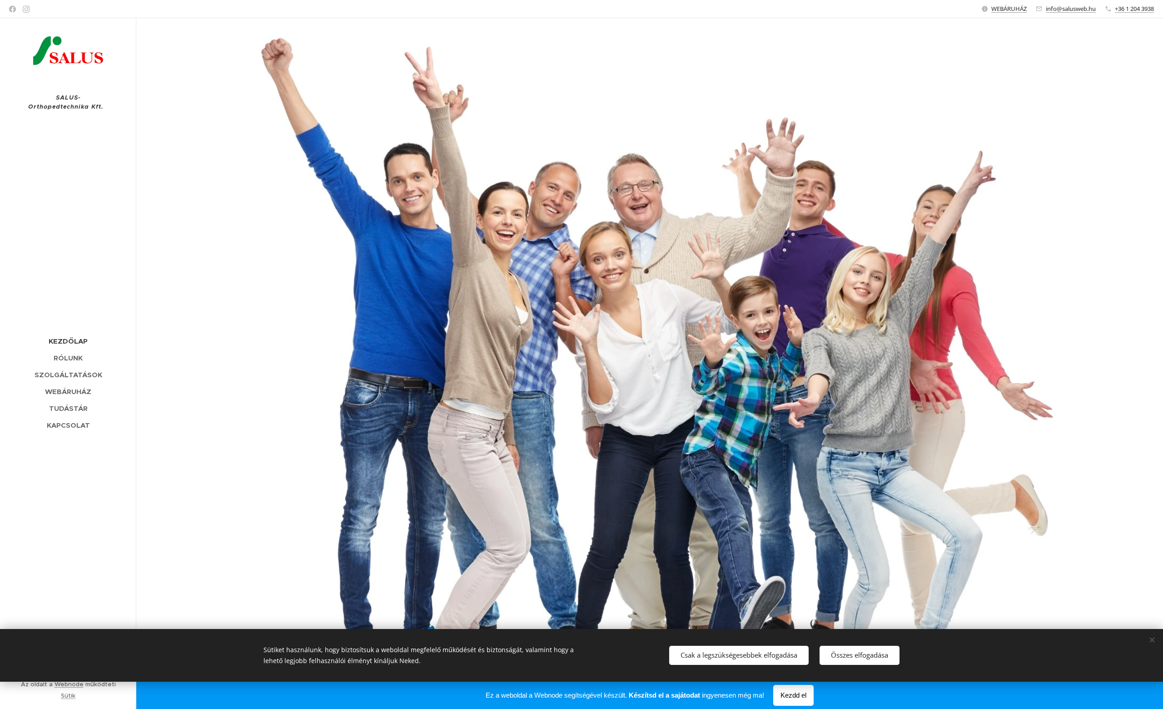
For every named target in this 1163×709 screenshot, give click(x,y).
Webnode (69, 684)
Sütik (68, 695)
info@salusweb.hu (1071, 9)
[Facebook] (12, 9)
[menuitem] (68, 341)
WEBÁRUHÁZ (1009, 9)
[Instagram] (26, 9)
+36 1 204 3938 (1134, 9)
